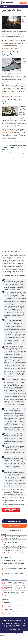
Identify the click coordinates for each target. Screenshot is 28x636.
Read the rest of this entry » (10, 45)
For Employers (7, 606)
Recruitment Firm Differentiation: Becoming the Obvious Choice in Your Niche (14, 541)
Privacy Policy (14, 630)
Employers (16, 48)
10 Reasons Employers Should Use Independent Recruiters (14, 146)
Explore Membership (14, 521)
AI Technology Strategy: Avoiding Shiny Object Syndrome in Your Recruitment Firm (14, 537)
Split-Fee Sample (14, 525)
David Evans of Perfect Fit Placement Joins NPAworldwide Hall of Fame (15, 569)
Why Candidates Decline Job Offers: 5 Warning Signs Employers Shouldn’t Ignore (14, 549)
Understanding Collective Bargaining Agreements (11, 53)
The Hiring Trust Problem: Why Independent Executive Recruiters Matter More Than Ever (14, 545)
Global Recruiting (18, 96)
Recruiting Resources (21, 142)
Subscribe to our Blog (14, 530)
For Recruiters (7, 602)
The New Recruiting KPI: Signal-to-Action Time (14, 552)
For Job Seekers (8, 609)
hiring (10, 142)
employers (6, 48)
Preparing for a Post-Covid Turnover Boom (11, 11)
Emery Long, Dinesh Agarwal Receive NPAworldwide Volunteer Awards (13, 574)
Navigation (5, 6)
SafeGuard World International (15, 73)
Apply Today (23, 2)
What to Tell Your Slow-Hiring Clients (12, 101)
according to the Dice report (14, 123)
